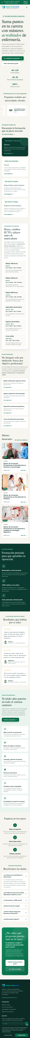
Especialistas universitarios (9, 1009)
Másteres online (6, 1004)
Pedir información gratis (11, 63)
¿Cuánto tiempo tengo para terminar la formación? (15, 912)
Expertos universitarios (8, 1011)
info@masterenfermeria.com (9, 997)
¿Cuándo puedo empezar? (15, 919)
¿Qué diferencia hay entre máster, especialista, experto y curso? (15, 893)
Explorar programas (9, 719)
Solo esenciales (8, 1035)
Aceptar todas (21, 1035)
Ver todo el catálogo (7, 134)
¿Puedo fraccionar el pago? (15, 906)
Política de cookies (6, 1031)
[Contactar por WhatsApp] (27, 1024)
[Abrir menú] (26, 7)
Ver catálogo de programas (12, 58)
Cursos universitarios (7, 1007)
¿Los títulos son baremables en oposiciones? (15, 876)
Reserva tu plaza (26, 2)
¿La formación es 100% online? (15, 900)
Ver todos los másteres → (21, 440)
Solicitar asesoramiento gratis (15, 963)
